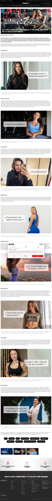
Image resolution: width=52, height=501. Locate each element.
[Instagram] (2, 495)
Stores (42, 3)
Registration (13, 486)
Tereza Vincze (4, 337)
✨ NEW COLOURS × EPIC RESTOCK (17, 5)
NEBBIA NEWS (44, 438)
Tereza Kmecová (4, 288)
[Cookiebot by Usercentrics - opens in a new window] (39, 244)
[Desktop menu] (1, 5)
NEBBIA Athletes (34, 438)
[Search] (46, 5)
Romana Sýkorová (4, 241)
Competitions (25, 438)
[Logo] (26, 3)
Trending (26, 5)
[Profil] (48, 5)
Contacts (22, 491)
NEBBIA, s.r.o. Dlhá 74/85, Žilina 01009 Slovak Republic (46, 483)
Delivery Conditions (35, 486)
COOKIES (49, 499)
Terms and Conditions (36, 499)
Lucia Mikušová (4, 50)
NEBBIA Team (10, 441)
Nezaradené (19, 441)
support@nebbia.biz (45, 487)
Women (31, 5)
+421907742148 (44, 488)
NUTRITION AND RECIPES (30, 441)
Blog (18, 438)
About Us (23, 483)
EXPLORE (38, 5)
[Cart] (50, 5)
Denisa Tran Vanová (5, 98)
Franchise (23, 488)
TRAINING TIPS (41, 441)
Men (34, 5)
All (6, 438)
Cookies (12, 488)
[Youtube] (4, 495)
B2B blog (12, 438)
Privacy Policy (44, 499)
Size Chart (33, 483)
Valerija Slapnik (4, 385)
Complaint (23, 494)
